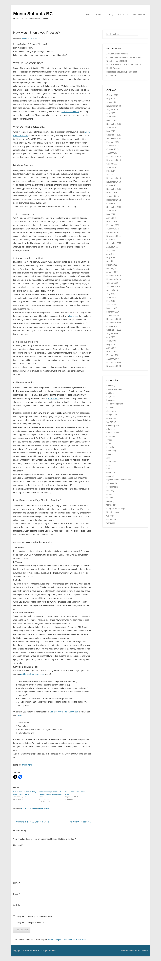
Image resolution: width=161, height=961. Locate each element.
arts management (114, 389)
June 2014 (111, 167)
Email (16, 894)
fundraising (111, 451)
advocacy (110, 386)
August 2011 (112, 247)
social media (112, 487)
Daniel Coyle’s (56, 712)
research (110, 476)
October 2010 (112, 283)
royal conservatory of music (118, 480)
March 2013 (111, 193)
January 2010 (112, 315)
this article (73, 316)
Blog (111, 15)
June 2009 (111, 341)
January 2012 (112, 229)
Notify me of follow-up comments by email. (34, 916)
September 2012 (113, 207)
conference (111, 418)
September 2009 (113, 330)
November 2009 (113, 323)
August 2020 (112, 110)
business (110, 400)
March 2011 (111, 265)
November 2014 (113, 160)
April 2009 (111, 348)
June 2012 (111, 211)
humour (109, 454)
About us (100, 15)
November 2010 (113, 279)
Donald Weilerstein (70, 112)
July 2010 (110, 294)
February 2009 (112, 355)
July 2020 (110, 113)
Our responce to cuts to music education (124, 57)
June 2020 (111, 117)
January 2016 (112, 146)
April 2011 (110, 261)
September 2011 (113, 243)
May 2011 (110, 258)
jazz (108, 458)
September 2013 (113, 189)
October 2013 (112, 185)
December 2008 (113, 362)
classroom (111, 411)
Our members (139, 15)
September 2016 (113, 138)
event (108, 443)
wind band (111, 519)
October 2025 (112, 95)
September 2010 (113, 287)
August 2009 (112, 333)
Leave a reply (43, 808)
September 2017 (113, 135)
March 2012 (111, 221)
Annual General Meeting (117, 54)
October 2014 (112, 164)
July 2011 (110, 250)
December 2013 (113, 178)
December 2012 (113, 200)
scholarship (111, 483)
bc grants (110, 397)
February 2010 (112, 312)
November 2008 (113, 366)
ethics (109, 440)
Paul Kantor (53, 398)
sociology (110, 490)
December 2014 (113, 156)
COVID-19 (111, 422)
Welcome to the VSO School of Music (31, 822)
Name (16, 883)
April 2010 (111, 305)
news (108, 465)
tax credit (110, 498)
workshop (110, 523)
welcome (110, 516)
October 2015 (112, 149)
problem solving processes (32, 674)
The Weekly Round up (80, 822)
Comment (18, 845)
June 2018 (111, 128)
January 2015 (112, 153)
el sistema (110, 436)
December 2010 (113, 276)
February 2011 (112, 268)
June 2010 (111, 297)
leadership (111, 462)
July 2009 (110, 337)
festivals (110, 447)
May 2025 (110, 99)
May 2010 (110, 301)
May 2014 (110, 171)
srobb (37, 38)
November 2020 (113, 106)
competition (111, 415)
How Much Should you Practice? (36, 33)
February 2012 (112, 225)
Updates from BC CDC (116, 61)
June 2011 (111, 254)
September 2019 (113, 124)
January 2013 (112, 196)
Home (88, 15)
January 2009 (112, 359)
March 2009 (111, 352)
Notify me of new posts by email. (30, 922)
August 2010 (112, 290)
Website (17, 905)
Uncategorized (112, 512)
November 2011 (113, 236)
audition (110, 393)
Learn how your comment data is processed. (68, 939)
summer (110, 494)
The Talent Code (70, 712)
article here (27, 765)
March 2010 (111, 308)
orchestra (110, 472)
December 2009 (113, 319)
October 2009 (112, 326)
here (19, 715)
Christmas (110, 407)
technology (111, 505)
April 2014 (111, 175)
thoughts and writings (115, 508)
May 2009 (110, 344)
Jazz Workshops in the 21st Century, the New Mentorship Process (50, 794)
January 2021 (112, 102)
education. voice (113, 433)
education (25, 808)
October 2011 (112, 239)
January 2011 (112, 272)
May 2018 (110, 131)
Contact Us (123, 15)
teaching (33, 808)
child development (114, 404)
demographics (112, 425)
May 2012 (110, 214)
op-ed (109, 469)
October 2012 (112, 203)
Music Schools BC (33, 13)
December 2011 (113, 232)
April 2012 (111, 218)
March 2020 (111, 120)
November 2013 (113, 182)
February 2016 (112, 142)
